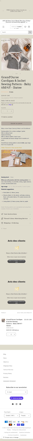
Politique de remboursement (19, 429)
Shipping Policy (7, 365)
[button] (3, 27)
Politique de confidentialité (11, 432)
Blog (4, 354)
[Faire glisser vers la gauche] (13, 74)
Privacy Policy (7, 373)
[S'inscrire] (25, 392)
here (20, 147)
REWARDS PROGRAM (9, 381)
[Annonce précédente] (3, 11)
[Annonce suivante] (30, 11)
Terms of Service (8, 369)
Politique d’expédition (13, 435)
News (5, 358)
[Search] (30, 32)
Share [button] (5, 228)
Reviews (5, 377)
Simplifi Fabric (9, 427)
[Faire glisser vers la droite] (20, 74)
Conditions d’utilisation (24, 432)
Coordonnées (23, 435)
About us (6, 362)
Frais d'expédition (5, 97)
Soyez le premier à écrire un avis (16, 261)
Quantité (3, 107)
